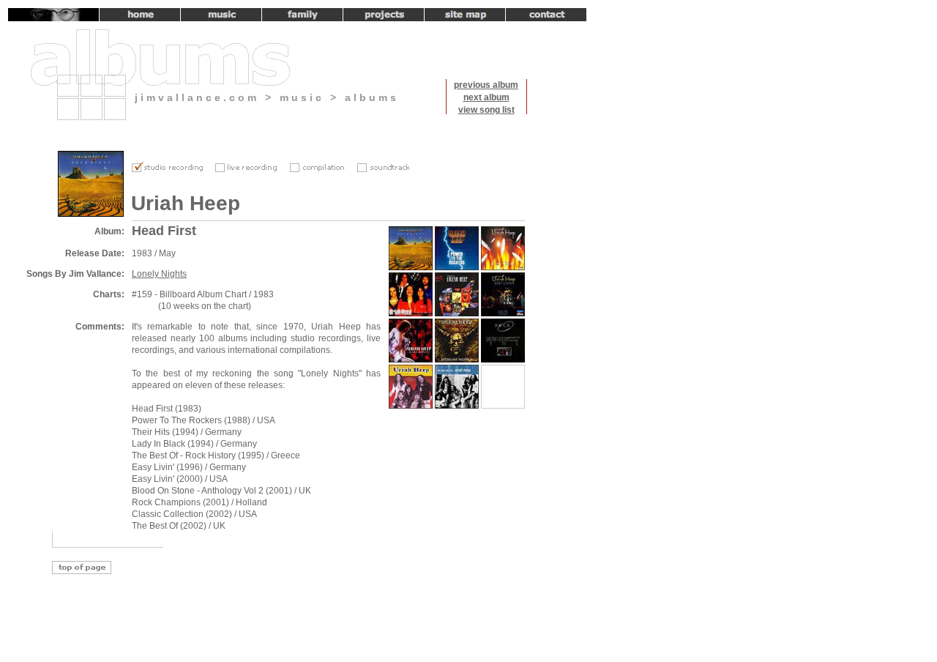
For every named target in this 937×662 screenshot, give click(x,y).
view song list (486, 110)
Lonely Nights (159, 274)
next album (486, 97)
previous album (486, 85)
